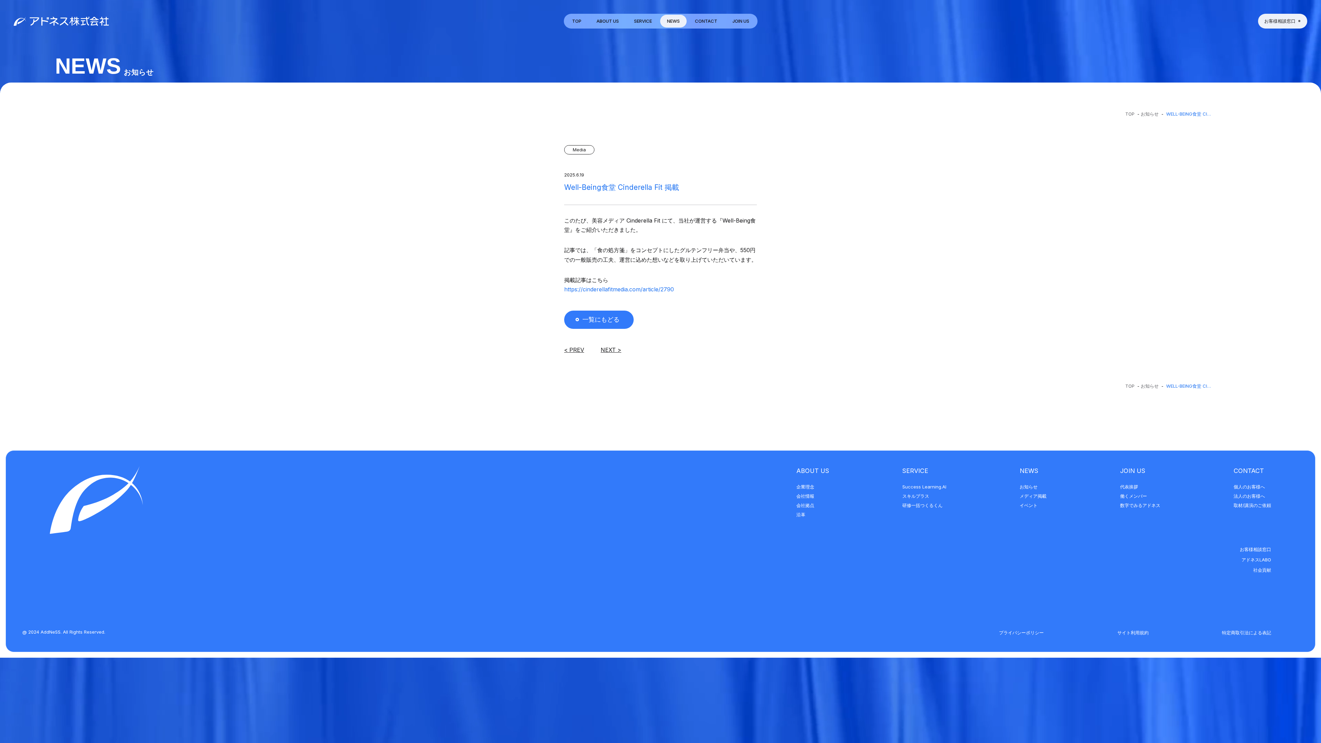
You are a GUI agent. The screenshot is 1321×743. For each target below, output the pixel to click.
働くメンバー (1133, 496)
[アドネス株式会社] (61, 21)
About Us (812, 470)
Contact (1249, 470)
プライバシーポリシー (1021, 632)
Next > (611, 349)
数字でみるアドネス (1140, 505)
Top (1130, 114)
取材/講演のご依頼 (1252, 505)
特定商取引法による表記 (1246, 632)
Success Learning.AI (924, 486)
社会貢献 (1262, 570)
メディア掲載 (1033, 496)
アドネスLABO (1256, 559)
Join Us (1132, 470)
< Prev (574, 349)
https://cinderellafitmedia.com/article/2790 (619, 289)
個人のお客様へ (1249, 486)
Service (915, 470)
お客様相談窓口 (1255, 549)
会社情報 (805, 496)
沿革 (800, 514)
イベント (1029, 505)
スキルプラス (915, 496)
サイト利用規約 (1133, 632)
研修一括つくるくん (922, 505)
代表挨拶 (1129, 486)
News (1029, 470)
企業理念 (805, 486)
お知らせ (1150, 114)
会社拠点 (805, 505)
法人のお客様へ (1249, 496)
